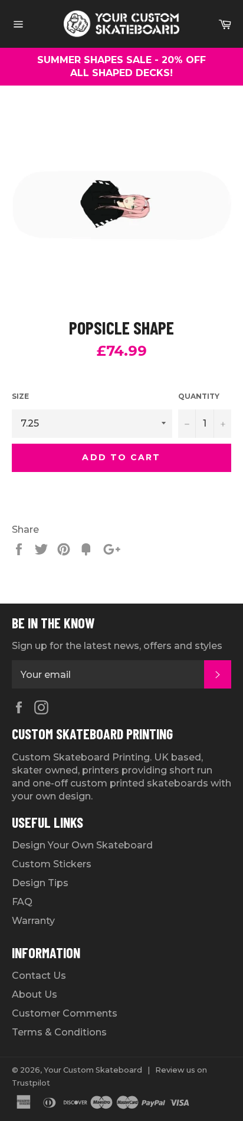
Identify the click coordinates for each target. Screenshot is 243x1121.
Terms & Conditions (59, 1032)
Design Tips (40, 883)
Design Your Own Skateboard (82, 845)
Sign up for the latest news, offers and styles (117, 645)
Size (20, 396)
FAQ (22, 901)
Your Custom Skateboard (93, 1070)
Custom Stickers (51, 864)
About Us (34, 994)
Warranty (33, 920)
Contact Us (39, 975)
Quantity (198, 396)
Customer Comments (64, 1013)
